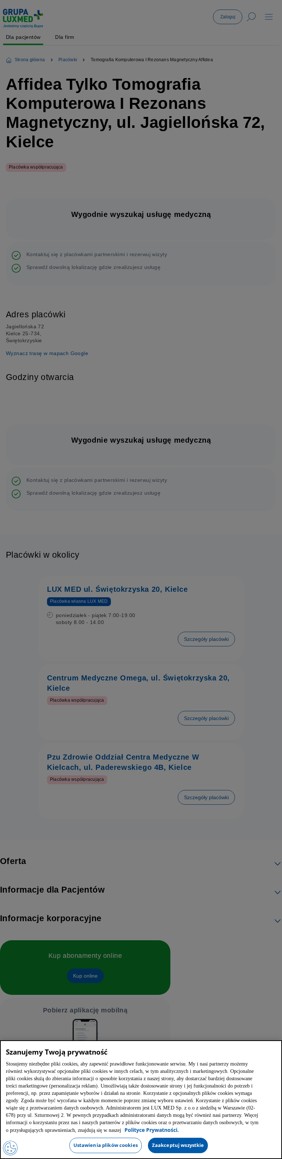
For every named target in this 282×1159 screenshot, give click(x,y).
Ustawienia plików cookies (105, 1145)
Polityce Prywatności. (129, 1130)
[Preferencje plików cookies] (10, 1148)
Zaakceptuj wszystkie (178, 1145)
